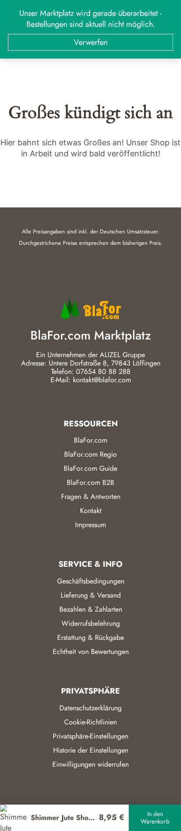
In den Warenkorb (155, 817)
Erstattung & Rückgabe (90, 637)
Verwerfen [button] (91, 42)
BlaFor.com (90, 440)
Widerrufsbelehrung (91, 623)
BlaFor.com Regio (90, 454)
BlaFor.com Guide (90, 468)
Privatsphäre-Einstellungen (90, 736)
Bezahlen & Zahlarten (90, 609)
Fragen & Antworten (90, 496)
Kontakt (90, 511)
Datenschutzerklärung (90, 708)
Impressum (90, 525)
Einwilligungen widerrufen (90, 764)
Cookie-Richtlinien (90, 722)
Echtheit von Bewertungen (91, 651)
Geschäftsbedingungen (90, 581)
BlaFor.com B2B (90, 482)
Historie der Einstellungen (90, 750)
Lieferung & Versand (91, 595)
